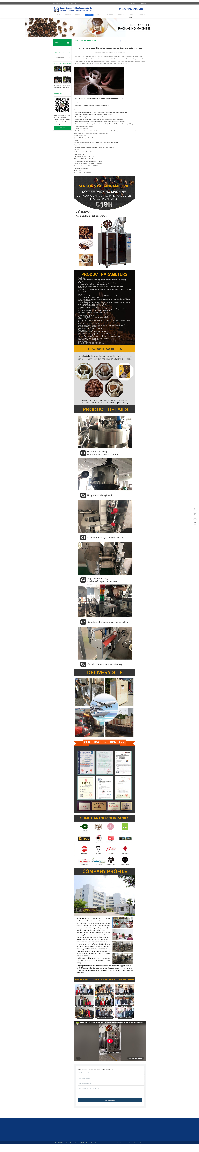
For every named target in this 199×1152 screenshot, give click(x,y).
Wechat (144, 3)
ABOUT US (68, 15)
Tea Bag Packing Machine (78, 1139)
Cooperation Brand (57, 1137)
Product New (57, 48)
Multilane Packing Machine (78, 1143)
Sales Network (56, 1135)
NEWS (89, 15)
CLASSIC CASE (130, 15)
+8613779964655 (195, 509)
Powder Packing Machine (78, 1148)
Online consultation (59, 128)
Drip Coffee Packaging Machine (84, 138)
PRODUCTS (78, 15)
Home (123, 41)
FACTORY (110, 15)
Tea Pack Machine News (60, 57)
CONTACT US (136, 3)
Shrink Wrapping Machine (78, 1141)
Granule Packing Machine (78, 1146)
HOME (58, 15)
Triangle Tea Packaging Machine (80, 1135)
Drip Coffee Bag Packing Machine (109, 98)
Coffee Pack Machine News (60, 52)
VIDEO (99, 15)
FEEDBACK (120, 15)
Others (73, 1150)
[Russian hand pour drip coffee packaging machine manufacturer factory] (73, 9)
